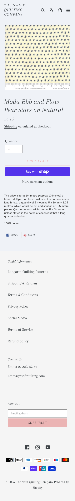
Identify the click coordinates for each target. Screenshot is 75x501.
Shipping (10, 126)
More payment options (37, 181)
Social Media (17, 318)
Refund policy (18, 341)
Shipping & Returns (23, 283)
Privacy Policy (18, 306)
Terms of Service (20, 329)
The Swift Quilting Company (14, 10)
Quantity (11, 141)
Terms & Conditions (23, 295)
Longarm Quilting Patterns (28, 272)
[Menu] (68, 10)
